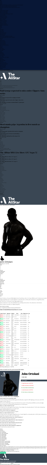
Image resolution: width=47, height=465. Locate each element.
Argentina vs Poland (3, 16)
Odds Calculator (3, 41)
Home (1, 1)
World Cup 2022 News (4, 11)
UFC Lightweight (3, 436)
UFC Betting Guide (3, 32)
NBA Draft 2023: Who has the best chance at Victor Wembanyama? (11, 5)
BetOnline (1, 48)
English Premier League (4, 10)
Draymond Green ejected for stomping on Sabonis (10, 97)
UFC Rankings (2, 35)
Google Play (8, 451)
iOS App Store (16, 451)
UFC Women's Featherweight (5, 441)
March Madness (3, 67)
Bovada (1, 46)
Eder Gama (7, 322)
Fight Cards (2, 31)
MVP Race (1, 61)
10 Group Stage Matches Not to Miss (6, 13)
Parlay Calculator (3, 43)
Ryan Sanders (8, 328)
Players (1, 3)
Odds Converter (3, 42)
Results (1, 428)
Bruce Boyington (8, 339)
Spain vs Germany (3, 18)
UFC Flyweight (2, 440)
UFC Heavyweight (3, 432)
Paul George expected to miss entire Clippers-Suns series (22, 92)
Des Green (7, 337)
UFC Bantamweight (3, 438)
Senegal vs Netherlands (4, 25)
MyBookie (1, 52)
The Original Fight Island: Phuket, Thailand (7, 37)
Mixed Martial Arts (6, 205)
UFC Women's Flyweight (4, 443)
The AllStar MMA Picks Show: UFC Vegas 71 (8, 161)
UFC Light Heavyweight (4, 433)
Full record (2, 282)
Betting (1, 38)
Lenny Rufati (7, 318)
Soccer (1, 8)
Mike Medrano (8, 347)
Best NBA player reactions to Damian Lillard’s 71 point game (12, 102)
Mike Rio (7, 345)
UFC (0, 28)
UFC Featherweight (3, 437)
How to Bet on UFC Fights (4, 57)
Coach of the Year (3, 65)
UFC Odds (1, 30)
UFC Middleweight (3, 434)
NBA (0, 0)
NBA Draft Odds (3, 66)
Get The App (2, 194)
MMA (1, 26)
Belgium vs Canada (3, 20)
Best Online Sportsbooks (4, 45)
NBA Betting (2, 59)
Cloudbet (1, 50)
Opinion (1, 68)
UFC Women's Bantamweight (5, 442)
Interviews (2, 29)
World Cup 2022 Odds (4, 12)
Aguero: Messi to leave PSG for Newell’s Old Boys (10, 133)
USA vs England (2, 15)
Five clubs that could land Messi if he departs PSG (10, 136)
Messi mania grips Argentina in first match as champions (20, 126)
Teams (1, 2)
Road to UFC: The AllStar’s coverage (6, 36)
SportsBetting (2, 49)
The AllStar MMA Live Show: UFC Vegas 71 (8, 159)
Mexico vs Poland (3, 22)
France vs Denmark (3, 21)
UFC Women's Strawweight (4, 444)
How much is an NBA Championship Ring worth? (8, 6)
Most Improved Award (4, 63)
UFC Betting (2, 53)
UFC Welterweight (3, 435)
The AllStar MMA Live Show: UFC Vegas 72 (18, 152)
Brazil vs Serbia (2, 19)
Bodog (1, 47)
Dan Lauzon (7, 352)
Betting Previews (3, 33)
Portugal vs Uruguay (3, 17)
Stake (1, 51)
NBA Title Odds (2, 60)
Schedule (1, 430)
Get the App (3, 452)
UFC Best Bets (2, 55)
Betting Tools (2, 40)
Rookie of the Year (3, 62)
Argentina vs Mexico (3, 23)
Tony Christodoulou (8, 335)
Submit (12, 463)
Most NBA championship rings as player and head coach (10, 7)
